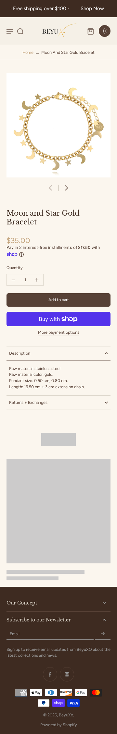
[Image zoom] (58, 125)
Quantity (14, 267)
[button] (58, 300)
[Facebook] (50, 674)
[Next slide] (66, 187)
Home (27, 52)
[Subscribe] (102, 634)
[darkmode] (104, 31)
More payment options (58, 332)
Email (15, 633)
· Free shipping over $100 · (41, 8)
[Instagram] (67, 674)
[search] (20, 31)
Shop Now (92, 8)
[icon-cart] (90, 31)
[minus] (13, 279)
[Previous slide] (50, 187)
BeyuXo (66, 714)
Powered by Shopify (58, 724)
